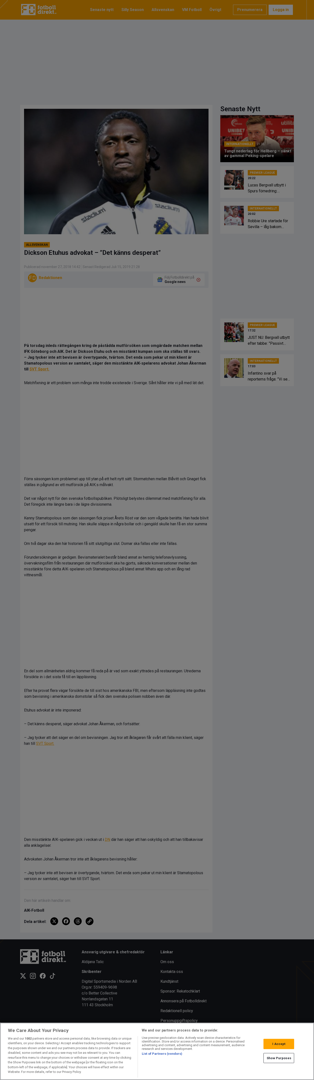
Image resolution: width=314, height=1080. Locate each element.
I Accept (278, 1044)
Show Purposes (279, 1058)
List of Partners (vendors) (162, 1053)
